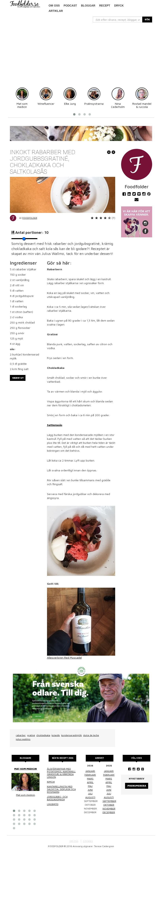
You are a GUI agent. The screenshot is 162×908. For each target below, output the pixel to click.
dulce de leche (91, 735)
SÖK (147, 19)
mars (90, 778)
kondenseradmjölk (71, 735)
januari (90, 771)
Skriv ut (18, 377)
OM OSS (73, 841)
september (109, 801)
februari (90, 774)
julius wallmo (23, 739)
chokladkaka (43, 735)
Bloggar (88, 5)
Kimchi (51, 781)
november (109, 808)
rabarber (21, 735)
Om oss (54, 5)
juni (90, 789)
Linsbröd (52, 804)
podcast (70, 5)
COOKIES (88, 841)
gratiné (31, 735)
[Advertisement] (81, 52)
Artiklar (56, 10)
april (90, 782)
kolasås (56, 735)
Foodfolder (29, 218)
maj (90, 786)
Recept (104, 5)
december (109, 812)
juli (90, 793)
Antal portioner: (32, 232)
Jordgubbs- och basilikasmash (57, 798)
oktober (108, 804)
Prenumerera (136, 785)
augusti (90, 797)
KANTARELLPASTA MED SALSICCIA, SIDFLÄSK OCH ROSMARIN (61, 789)
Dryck (119, 5)
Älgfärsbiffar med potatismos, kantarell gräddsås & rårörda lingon (61, 772)
